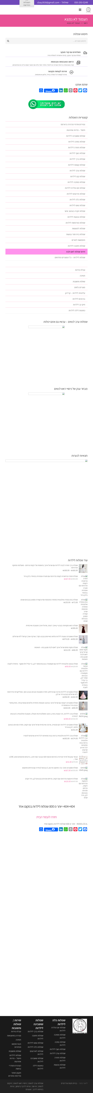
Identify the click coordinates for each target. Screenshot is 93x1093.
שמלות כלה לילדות (77, 199)
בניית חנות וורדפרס (69, 1083)
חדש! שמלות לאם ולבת (75, 251)
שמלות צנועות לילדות (76, 216)
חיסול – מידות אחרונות (76, 130)
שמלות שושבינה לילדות (75, 135)
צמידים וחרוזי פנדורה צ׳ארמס (73, 124)
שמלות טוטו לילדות (77, 205)
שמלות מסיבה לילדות (76, 182)
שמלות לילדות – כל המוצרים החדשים (70, 257)
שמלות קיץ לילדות (77, 176)
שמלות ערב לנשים (35, 1083)
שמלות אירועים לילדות (76, 193)
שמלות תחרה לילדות (76, 147)
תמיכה (82, 275)
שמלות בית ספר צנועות (75, 234)
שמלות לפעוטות (78, 228)
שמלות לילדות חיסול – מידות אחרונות (15, 1058)
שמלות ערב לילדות (77, 170)
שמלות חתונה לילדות (76, 245)
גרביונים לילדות (79, 298)
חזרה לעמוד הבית (46, 817)
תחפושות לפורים (78, 240)
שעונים (28, 1089)
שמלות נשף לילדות (77, 153)
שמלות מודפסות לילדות (75, 222)
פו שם (34, 1086)
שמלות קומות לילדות (76, 164)
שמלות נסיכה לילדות (76, 141)
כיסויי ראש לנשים (20, 1083)
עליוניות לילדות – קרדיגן (75, 293)
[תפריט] (80, 10)
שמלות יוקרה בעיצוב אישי (75, 211)
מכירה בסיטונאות (14, 1035)
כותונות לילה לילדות (77, 310)
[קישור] (88, 9)
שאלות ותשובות (79, 281)
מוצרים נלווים (79, 287)
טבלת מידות (80, 270)
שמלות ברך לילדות (77, 159)
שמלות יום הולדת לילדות (75, 188)
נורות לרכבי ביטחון (23, 1086)
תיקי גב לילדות (79, 304)
